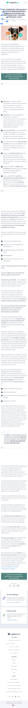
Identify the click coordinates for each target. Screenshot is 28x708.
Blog (14, 672)
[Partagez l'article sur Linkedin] (18, 585)
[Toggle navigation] (25, 2)
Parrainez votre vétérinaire (14, 650)
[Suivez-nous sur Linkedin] (15, 696)
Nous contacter (14, 653)
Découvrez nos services (14, 646)
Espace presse (14, 666)
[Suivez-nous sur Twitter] (18, 696)
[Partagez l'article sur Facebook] (10, 585)
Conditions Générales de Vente (14, 688)
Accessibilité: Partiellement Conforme (14, 691)
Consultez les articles (12, 620)
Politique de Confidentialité (14, 682)
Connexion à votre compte (14, 640)
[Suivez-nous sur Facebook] (9, 696)
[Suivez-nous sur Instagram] (12, 696)
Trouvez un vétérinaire (10, 643)
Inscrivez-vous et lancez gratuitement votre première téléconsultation (14, 76)
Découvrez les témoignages (13, 602)
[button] (14, 91)
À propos (14, 659)
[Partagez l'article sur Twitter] (14, 585)
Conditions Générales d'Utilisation (14, 685)
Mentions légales (14, 679)
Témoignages (14, 669)
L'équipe (14, 663)
